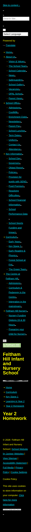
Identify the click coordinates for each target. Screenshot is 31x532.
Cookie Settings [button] (19, 472)
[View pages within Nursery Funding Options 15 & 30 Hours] (15, 325)
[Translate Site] (4, 30)
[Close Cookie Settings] (3, 514)
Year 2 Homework (15, 406)
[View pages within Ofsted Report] (23, 168)
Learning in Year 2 (15, 401)
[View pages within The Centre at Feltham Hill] (18, 279)
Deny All (18, 509)
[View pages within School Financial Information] (20, 205)
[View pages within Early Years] (20, 242)
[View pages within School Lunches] (25, 131)
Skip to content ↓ (11, 5)
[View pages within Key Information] (22, 154)
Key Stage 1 (12, 396)
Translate (10, 45)
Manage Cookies (12, 509)
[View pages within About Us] (15, 57)
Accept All (5, 509)
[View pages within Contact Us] (20, 145)
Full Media (8, 467)
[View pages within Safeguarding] (23, 80)
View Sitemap (10, 458)
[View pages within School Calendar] (26, 71)
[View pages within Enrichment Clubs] (27, 117)
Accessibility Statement (15, 463)
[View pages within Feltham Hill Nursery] (27, 311)
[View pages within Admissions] (21, 108)
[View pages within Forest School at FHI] (13, 265)
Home (9, 387)
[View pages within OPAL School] (22, 94)
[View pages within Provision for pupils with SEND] (27, 182)
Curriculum (11, 392)
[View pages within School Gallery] (24, 85)
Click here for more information (13, 500)
